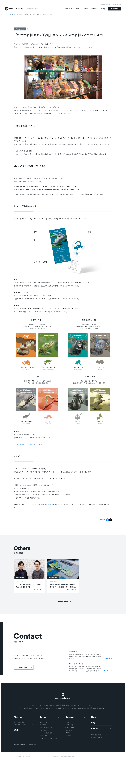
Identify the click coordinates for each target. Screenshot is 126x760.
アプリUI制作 (43, 730)
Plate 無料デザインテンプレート (100, 735)
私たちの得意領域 (19, 722)
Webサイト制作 (44, 722)
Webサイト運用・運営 (46, 732)
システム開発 (43, 735)
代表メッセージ (69, 727)
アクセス (68, 732)
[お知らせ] (101, 717)
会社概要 (68, 722)
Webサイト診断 (95, 737)
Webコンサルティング (46, 727)
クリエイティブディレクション (48, 738)
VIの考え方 (49, 504)
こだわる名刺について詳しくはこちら (27, 444)
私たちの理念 (69, 724)
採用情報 (68, 735)
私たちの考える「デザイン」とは (23, 724)
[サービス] (50, 717)
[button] (108, 658)
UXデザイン (43, 724)
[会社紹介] (75, 717)
